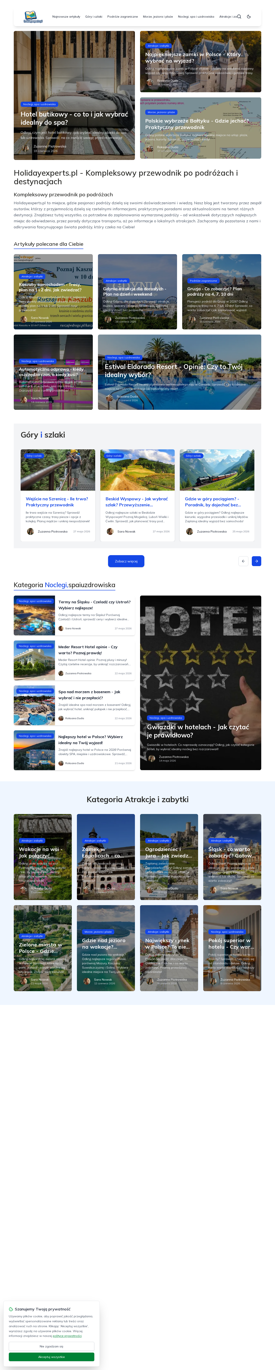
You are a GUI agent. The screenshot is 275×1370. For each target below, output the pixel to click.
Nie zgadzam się (51, 1346)
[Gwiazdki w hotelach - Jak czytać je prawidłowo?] (200, 683)
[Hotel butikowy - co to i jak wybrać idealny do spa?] (74, 95)
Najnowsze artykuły (66, 16)
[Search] (239, 16)
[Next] (256, 561)
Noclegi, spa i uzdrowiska (196, 16)
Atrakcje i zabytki (231, 16)
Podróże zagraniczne (122, 16)
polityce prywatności (67, 1336)
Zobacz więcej (126, 561)
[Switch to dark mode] (249, 16)
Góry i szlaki (93, 16)
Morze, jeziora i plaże (158, 16)
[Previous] (243, 561)
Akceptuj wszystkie (51, 1357)
